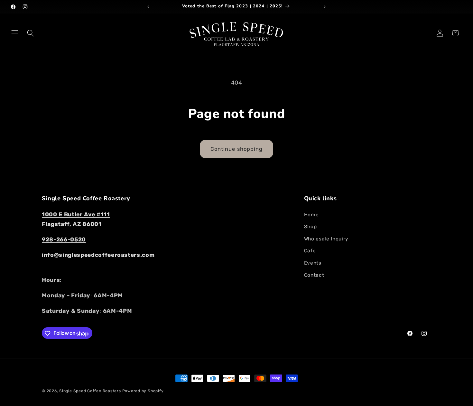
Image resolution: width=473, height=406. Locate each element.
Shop (310, 227)
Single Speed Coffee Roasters (90, 391)
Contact (314, 275)
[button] (15, 33)
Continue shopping (236, 149)
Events (312, 263)
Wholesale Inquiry (326, 238)
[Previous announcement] (148, 7)
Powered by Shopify (143, 391)
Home (311, 214)
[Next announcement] (325, 7)
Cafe (310, 251)
